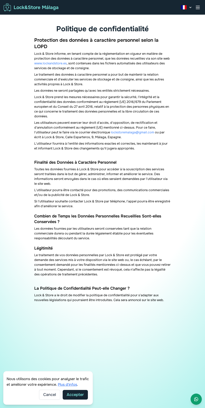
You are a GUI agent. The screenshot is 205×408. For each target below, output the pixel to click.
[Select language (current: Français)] (186, 7)
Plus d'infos (67, 384)
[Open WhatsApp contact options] (196, 399)
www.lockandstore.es (50, 63)
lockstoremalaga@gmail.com (132, 132)
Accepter (75, 394)
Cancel (49, 394)
